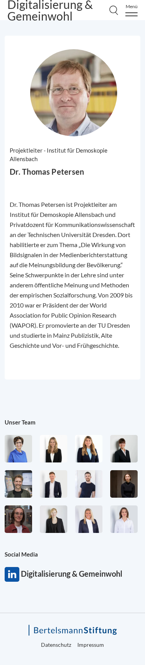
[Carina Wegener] (53, 519)
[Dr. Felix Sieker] (53, 484)
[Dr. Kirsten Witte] (18, 448)
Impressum (90, 645)
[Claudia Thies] (88, 519)
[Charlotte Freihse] (53, 448)
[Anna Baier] (18, 519)
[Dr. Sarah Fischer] (124, 448)
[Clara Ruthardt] (124, 484)
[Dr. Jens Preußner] (18, 484)
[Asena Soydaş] (88, 448)
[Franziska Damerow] (124, 519)
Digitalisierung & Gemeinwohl (12, 574)
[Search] (113, 10)
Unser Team (20, 422)
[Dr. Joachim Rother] (88, 484)
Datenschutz (56, 645)
